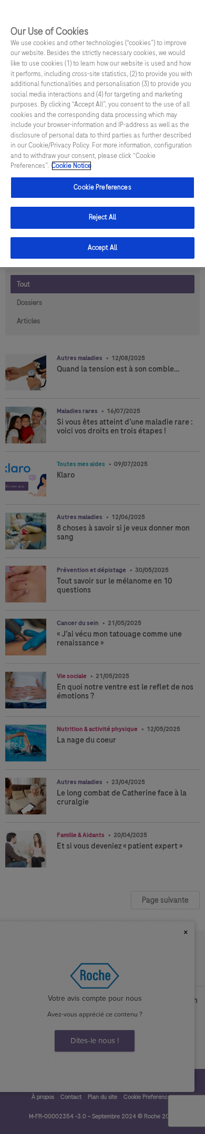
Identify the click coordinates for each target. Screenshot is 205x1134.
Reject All (102, 217)
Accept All (102, 247)
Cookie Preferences (102, 187)
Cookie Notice (71, 166)
